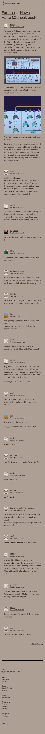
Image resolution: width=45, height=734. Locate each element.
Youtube (5, 716)
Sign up (5, 723)
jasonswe (14, 585)
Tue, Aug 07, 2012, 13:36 (17, 207)
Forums (8, 13)
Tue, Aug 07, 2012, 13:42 (17, 233)
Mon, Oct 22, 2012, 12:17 (17, 610)
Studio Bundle (7, 688)
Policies (4, 709)
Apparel (4, 690)
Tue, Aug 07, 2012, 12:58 (17, 27)
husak (12, 608)
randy (12, 25)
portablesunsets (17, 271)
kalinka (13, 294)
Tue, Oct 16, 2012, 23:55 (17, 587)
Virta (3, 684)
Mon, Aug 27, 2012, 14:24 (17, 342)
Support (5, 706)
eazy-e (13, 491)
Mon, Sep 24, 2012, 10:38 (17, 475)
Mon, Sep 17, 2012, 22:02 (17, 418)
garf (12, 172)
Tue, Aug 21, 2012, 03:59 (17, 316)
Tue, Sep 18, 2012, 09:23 (17, 440)
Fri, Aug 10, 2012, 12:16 (16, 296)
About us (5, 696)
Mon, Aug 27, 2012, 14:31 (17, 362)
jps (11, 628)
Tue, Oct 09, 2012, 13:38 (17, 556)
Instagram (5, 714)
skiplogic (14, 231)
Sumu (4, 686)
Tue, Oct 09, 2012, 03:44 (17, 538)
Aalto (4, 677)
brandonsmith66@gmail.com (23, 508)
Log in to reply (37, 644)
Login (4, 721)
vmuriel (13, 456)
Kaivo (4, 682)
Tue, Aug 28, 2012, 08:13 (17, 395)
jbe (11, 314)
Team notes (6, 702)
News (25, 13)
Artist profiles (6, 698)
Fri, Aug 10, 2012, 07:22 (16, 273)
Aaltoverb (5, 680)
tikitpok (13, 251)
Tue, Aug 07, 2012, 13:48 (17, 253)
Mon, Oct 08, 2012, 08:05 (17, 510)
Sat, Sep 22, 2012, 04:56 (17, 457)
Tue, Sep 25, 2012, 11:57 (17, 493)
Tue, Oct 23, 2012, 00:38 (17, 630)
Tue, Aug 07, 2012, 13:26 (17, 174)
